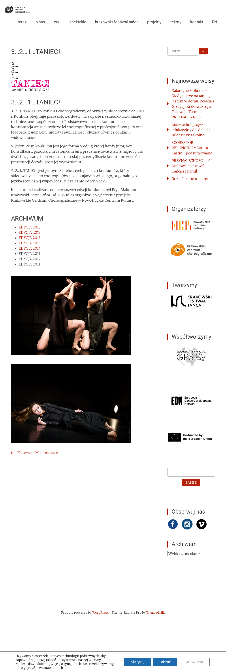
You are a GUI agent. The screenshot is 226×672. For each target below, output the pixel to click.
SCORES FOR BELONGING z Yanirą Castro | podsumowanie (192, 147)
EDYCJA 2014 (30, 248)
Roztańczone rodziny (190, 178)
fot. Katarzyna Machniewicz (34, 453)
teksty (175, 22)
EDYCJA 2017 (29, 232)
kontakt (196, 22)
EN (214, 22)
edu (57, 22)
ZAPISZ (191, 483)
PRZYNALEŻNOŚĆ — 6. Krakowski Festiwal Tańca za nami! (191, 165)
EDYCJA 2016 (30, 238)
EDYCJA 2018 (30, 227)
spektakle (77, 22)
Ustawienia (194, 662)
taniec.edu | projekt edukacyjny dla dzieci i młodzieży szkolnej (191, 129)
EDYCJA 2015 (29, 243)
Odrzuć (165, 662)
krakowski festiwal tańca (116, 22)
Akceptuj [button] (138, 662)
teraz (22, 22)
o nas (40, 22)
